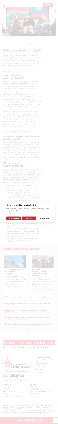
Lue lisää (8, 214)
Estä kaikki (29, 218)
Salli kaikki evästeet (13, 218)
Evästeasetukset (44, 218)
